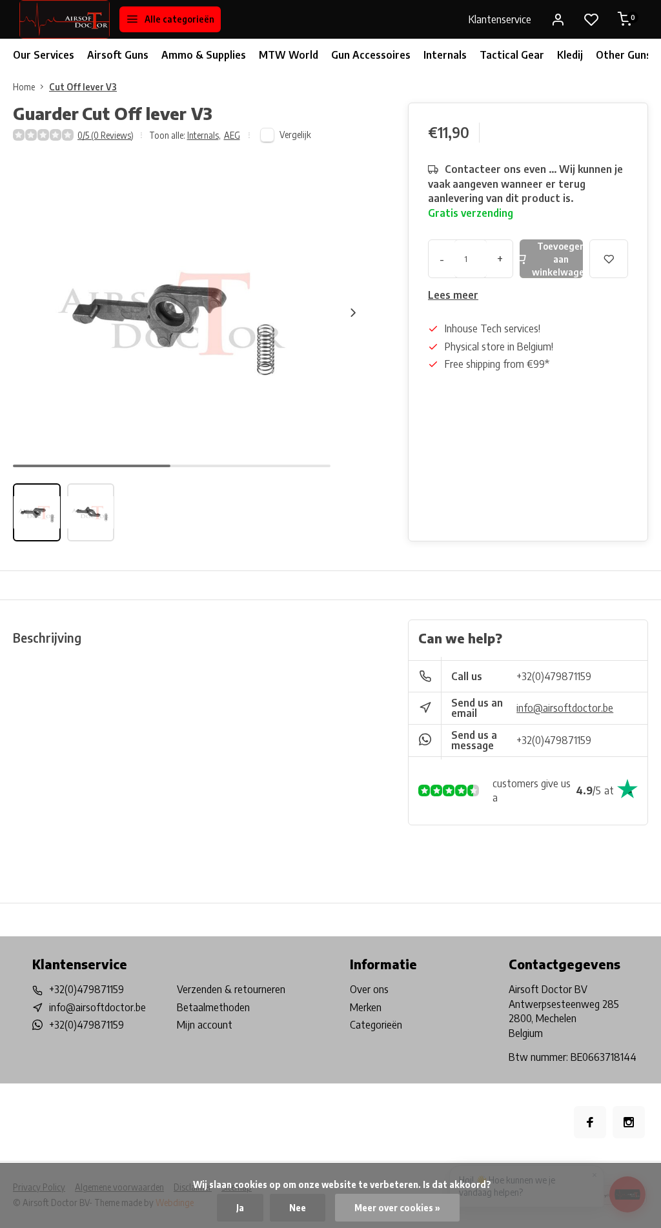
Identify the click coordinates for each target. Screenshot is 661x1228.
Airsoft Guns (117, 54)
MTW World (288, 54)
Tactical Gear (512, 54)
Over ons (369, 989)
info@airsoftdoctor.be (564, 707)
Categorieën (376, 1024)
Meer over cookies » (397, 1207)
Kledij (570, 54)
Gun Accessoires (371, 54)
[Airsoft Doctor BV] (64, 19)
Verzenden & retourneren (231, 989)
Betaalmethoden (213, 1007)
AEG (232, 135)
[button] (353, 312)
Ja (240, 1207)
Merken (365, 1007)
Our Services (43, 54)
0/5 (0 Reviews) (105, 135)
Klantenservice (500, 19)
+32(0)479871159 (553, 676)
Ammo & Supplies (203, 54)
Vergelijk (295, 134)
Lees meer (453, 294)
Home (24, 86)
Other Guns (623, 54)
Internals (445, 54)
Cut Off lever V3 (83, 86)
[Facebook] (590, 1122)
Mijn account (204, 1024)
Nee (297, 1207)
